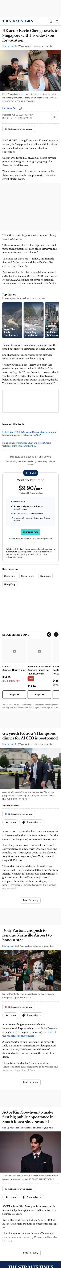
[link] (17, 21)
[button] (51, 21)
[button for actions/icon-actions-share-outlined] (54, 117)
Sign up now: (8, 46)
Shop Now (14, 694)
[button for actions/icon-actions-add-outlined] (20, 108)
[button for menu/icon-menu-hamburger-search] (57, 21)
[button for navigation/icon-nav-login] (51, 21)
